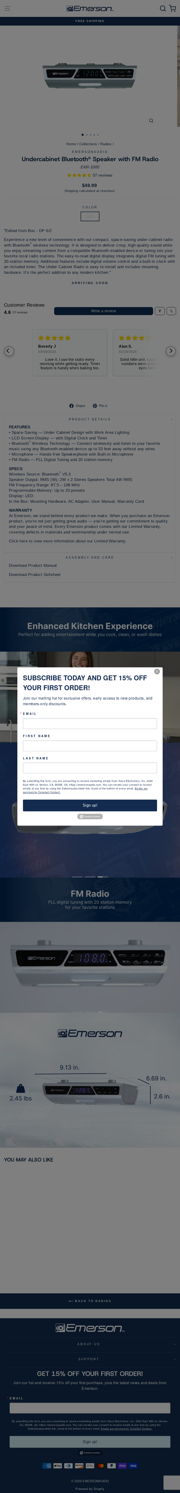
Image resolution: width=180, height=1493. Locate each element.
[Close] (158, 671)
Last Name (36, 758)
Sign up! (90, 805)
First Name (37, 736)
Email (30, 713)
